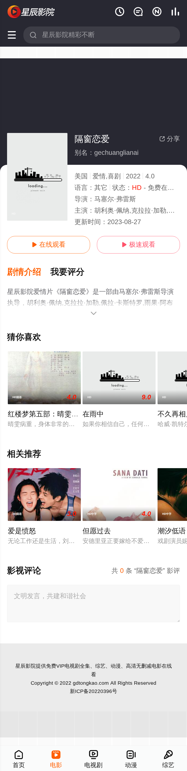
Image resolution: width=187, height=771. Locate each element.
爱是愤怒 (22, 531)
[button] (28, 272)
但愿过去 (97, 531)
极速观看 (138, 244)
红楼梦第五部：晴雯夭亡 (46, 414)
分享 (169, 138)
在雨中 (93, 414)
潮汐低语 (172, 531)
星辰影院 (25, 666)
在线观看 (48, 244)
